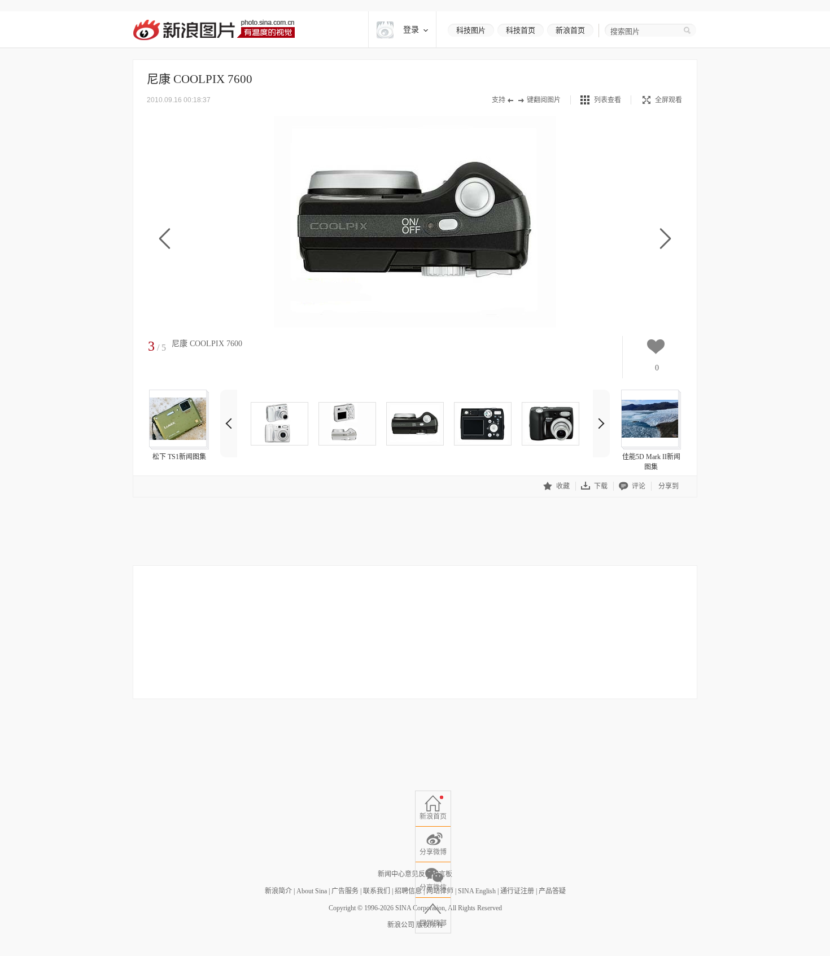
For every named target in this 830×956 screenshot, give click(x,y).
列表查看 (607, 100)
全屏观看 (668, 100)
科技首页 (520, 30)
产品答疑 (552, 891)
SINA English (477, 891)
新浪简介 (278, 891)
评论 (638, 486)
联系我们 (376, 891)
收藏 (563, 486)
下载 (601, 486)
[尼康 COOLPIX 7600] (279, 423)
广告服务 (345, 891)
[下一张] (665, 239)
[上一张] (164, 239)
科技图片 (471, 30)
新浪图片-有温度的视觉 (214, 29)
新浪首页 (570, 30)
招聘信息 (408, 891)
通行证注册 (517, 891)
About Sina (311, 891)
